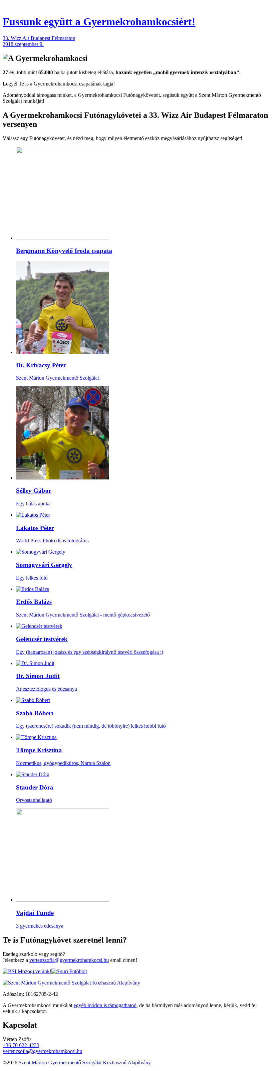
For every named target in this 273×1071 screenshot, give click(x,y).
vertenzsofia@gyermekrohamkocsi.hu (69, 960)
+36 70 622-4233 (21, 1045)
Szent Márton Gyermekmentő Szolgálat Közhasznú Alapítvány (85, 1062)
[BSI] (27, 971)
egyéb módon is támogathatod (105, 1005)
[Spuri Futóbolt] (69, 971)
